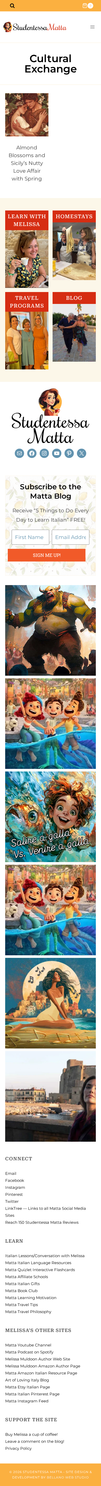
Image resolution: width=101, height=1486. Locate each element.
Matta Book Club (21, 1290)
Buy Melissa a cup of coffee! (31, 1434)
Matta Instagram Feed (26, 1400)
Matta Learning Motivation (30, 1297)
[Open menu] (92, 27)
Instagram (15, 1187)
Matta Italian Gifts (22, 1283)
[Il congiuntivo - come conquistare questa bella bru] (50, 630)
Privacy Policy (18, 1448)
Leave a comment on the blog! (34, 1441)
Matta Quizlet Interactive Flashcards (40, 1269)
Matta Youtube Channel (28, 1345)
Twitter (12, 1201)
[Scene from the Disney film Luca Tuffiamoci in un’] (50, 723)
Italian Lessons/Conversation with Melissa (45, 1255)
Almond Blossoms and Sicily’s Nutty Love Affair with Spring (27, 163)
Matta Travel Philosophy (28, 1311)
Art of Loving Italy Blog (27, 1380)
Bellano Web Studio (68, 1477)
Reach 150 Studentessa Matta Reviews (41, 1222)
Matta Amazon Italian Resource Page (41, 1373)
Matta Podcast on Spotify (29, 1352)
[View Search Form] (12, 5)
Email (10, 1173)
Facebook (14, 1180)
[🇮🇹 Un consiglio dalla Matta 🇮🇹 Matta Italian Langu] (50, 816)
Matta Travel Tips (21, 1304)
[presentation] (26, 114)
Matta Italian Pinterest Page (32, 1394)
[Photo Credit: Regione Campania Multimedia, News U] (50, 1096)
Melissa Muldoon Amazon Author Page (42, 1366)
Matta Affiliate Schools (26, 1276)
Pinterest (14, 1194)
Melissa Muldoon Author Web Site (37, 1359)
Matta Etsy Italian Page (27, 1387)
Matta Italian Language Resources (38, 1262)
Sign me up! (47, 555)
